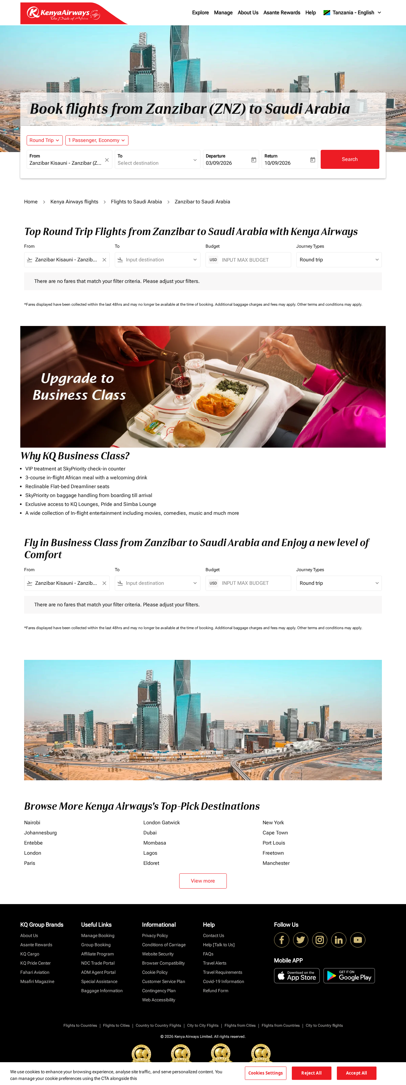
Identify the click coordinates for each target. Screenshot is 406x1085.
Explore (200, 13)
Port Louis (274, 843)
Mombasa (154, 843)
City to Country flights (324, 1025)
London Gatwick (161, 823)
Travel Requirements (222, 972)
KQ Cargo (29, 953)
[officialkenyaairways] (319, 940)
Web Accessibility (158, 999)
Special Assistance (99, 981)
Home (31, 202)
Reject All (311, 1073)
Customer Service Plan (163, 981)
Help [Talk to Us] (219, 944)
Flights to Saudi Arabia (136, 202)
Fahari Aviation (34, 972)
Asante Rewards (282, 13)
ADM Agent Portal (98, 972)
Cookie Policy (154, 972)
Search (350, 159)
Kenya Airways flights (74, 202)
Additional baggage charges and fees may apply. (256, 304)
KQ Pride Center (35, 963)
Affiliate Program (97, 953)
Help (310, 13)
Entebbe (33, 843)
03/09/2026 (219, 163)
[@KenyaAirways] (300, 940)
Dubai (150, 833)
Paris (29, 863)
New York (273, 823)
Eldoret (151, 863)
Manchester (276, 863)
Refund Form (215, 990)
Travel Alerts (214, 963)
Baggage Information (102, 990)
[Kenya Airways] (281, 940)
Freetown (273, 853)
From (34, 155)
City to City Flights (203, 1025)
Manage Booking (98, 935)
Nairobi (32, 823)
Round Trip (41, 140)
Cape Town (275, 833)
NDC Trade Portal (98, 963)
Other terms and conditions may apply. (329, 304)
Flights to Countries (80, 1025)
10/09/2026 (278, 163)
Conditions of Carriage (164, 944)
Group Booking (96, 944)
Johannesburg (40, 833)
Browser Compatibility (163, 963)
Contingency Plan (159, 990)
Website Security (158, 953)
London (32, 853)
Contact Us (213, 935)
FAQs (208, 953)
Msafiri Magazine (37, 981)
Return (271, 155)
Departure (215, 155)
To (120, 155)
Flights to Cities (116, 1025)
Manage (223, 13)
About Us (248, 13)
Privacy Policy (155, 935)
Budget (212, 246)
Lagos (150, 853)
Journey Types (310, 246)
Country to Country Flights (158, 1025)
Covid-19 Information (223, 981)
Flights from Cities (240, 1025)
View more (203, 881)
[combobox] (66, 163)
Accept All (356, 1073)
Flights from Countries (281, 1025)
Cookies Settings (265, 1073)
